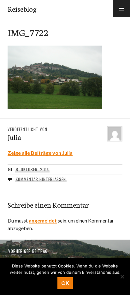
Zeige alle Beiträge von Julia (40, 153)
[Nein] (122, 276)
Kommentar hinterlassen (41, 179)
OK (65, 283)
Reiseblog (22, 8)
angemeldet (43, 220)
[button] (121, 8)
